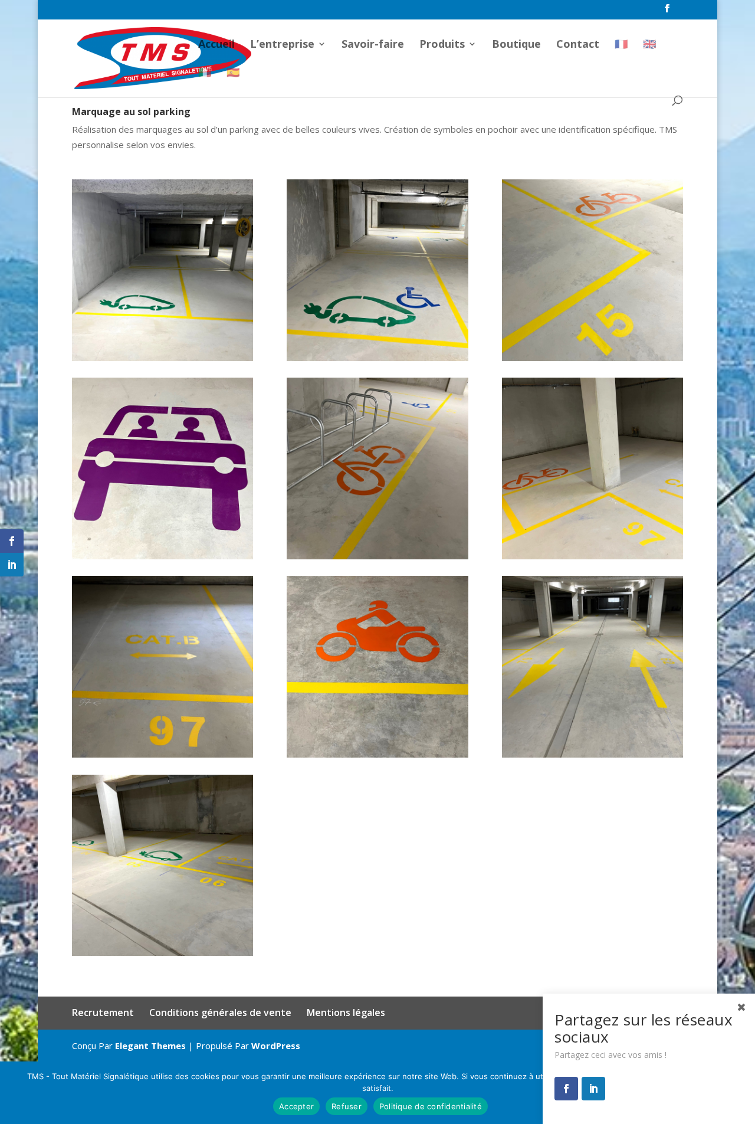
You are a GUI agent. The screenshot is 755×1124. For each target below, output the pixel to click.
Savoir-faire (373, 45)
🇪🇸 (232, 73)
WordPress (275, 1045)
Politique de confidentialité (430, 1106)
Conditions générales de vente (220, 1012)
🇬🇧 (649, 45)
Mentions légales (346, 1012)
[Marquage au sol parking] (163, 361)
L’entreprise (282, 45)
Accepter (296, 1106)
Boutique (516, 45)
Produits (442, 45)
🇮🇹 (204, 73)
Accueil (216, 45)
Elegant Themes (150, 1045)
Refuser (346, 1106)
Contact (577, 45)
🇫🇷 (621, 45)
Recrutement (103, 1012)
